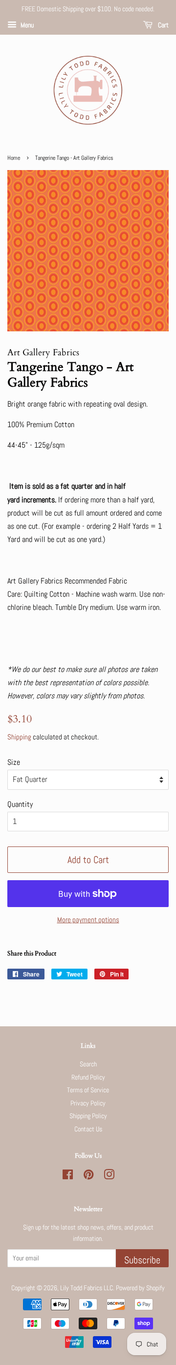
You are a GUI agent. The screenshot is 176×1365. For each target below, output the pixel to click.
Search (88, 1064)
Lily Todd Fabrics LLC (86, 1288)
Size (13, 762)
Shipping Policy (88, 1116)
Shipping (19, 736)
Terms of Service (88, 1090)
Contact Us (88, 1129)
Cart (162, 25)
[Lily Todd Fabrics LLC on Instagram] (109, 1176)
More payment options (88, 919)
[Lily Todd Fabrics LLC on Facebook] (67, 1176)
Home (13, 158)
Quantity (20, 804)
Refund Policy (88, 1077)
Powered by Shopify (140, 1288)
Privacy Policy (88, 1103)
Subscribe (142, 1260)
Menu (26, 25)
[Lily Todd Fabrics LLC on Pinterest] (88, 1176)
